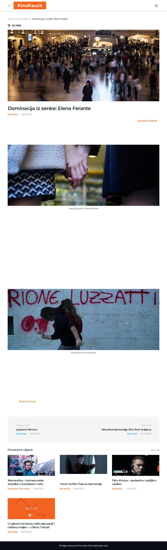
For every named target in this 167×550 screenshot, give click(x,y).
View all (154, 450)
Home (11, 18)
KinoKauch (13, 488)
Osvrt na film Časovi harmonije (81, 484)
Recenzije (23, 18)
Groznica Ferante (147, 120)
